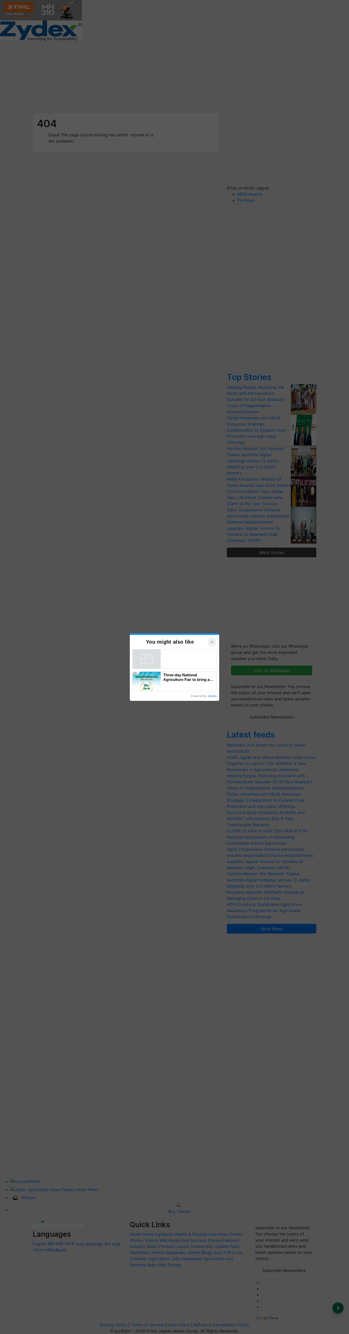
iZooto (212, 696)
